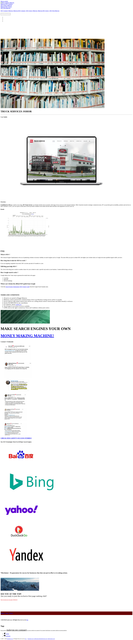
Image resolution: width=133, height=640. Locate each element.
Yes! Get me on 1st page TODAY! (9, 599)
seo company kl (37, 630)
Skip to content (4, 1)
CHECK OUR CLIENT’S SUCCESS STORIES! (16, 438)
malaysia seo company (17, 630)
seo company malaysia (55, 630)
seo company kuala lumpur (45, 630)
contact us (18, 304)
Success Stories (7, 18)
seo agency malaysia (31, 630)
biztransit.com (10, 638)
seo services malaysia (63, 630)
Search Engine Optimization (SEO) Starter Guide (17, 286)
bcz (27, 620)
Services (6, 21)
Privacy (11, 613)
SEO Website (7, 20)
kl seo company (3, 630)
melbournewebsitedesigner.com (40, 638)
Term (6, 613)
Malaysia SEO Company (10, 17)
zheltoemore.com (51, 638)
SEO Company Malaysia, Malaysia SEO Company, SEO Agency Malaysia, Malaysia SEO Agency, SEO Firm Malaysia (30, 10)
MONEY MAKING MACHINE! (27, 336)
